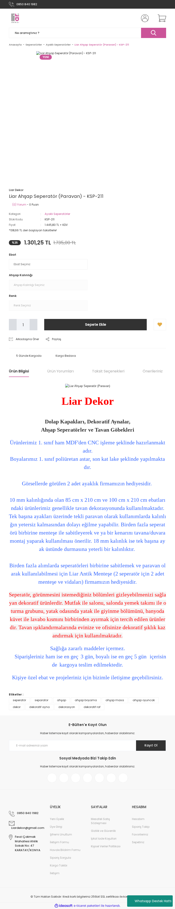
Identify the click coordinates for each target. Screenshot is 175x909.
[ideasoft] (63, 906)
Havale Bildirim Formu (65, 850)
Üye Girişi (56, 827)
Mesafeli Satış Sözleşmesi (100, 821)
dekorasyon (66, 707)
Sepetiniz (138, 842)
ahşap (61, 700)
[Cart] (161, 18)
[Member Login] (144, 18)
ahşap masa (115, 700)
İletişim (54, 873)
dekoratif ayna (39, 707)
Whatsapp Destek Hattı (153, 901)
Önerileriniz (153, 371)
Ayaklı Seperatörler (57, 214)
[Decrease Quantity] (13, 324)
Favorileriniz (140, 834)
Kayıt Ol (150, 745)
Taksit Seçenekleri (108, 371)
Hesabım (138, 819)
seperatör (19, 700)
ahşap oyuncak (144, 700)
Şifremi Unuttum (61, 834)
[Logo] (15, 18)
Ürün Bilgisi (19, 371)
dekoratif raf (92, 707)
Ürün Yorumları (60, 371)
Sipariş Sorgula (60, 858)
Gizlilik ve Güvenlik (103, 831)
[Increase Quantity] (33, 324)
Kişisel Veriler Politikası (106, 846)
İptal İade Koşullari (103, 838)
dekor (17, 707)
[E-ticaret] (87, 906)
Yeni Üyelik (57, 819)
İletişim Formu (59, 842)
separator (41, 700)
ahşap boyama (86, 700)
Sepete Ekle (95, 324)
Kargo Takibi (58, 865)
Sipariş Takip (140, 827)
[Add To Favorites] (160, 324)
